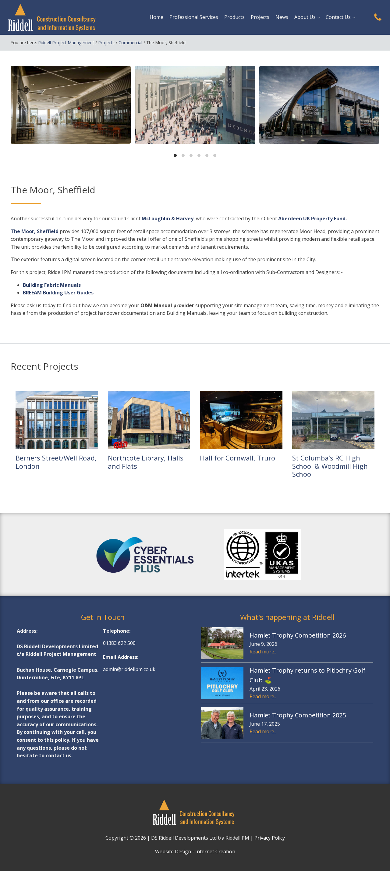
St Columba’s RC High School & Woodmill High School (330, 466)
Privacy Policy (269, 837)
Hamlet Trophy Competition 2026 (298, 635)
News (281, 17)
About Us (305, 17)
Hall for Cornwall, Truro (237, 458)
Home (156, 17)
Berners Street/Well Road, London (56, 462)
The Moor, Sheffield (34, 231)
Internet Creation (215, 851)
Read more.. (263, 651)
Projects (260, 17)
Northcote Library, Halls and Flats (145, 462)
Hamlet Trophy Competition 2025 (298, 715)
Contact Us (338, 17)
